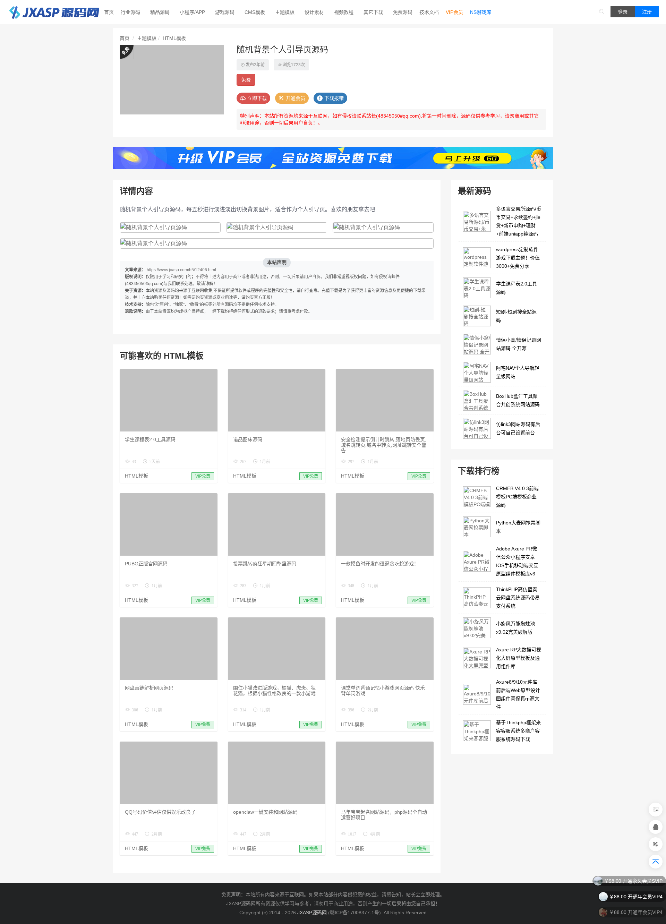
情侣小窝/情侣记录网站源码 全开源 (518, 344)
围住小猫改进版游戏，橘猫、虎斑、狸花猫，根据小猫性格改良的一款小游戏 (274, 690)
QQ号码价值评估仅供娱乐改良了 (160, 812)
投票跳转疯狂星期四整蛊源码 (264, 563)
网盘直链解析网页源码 (149, 688)
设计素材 (314, 12)
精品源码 (160, 12)
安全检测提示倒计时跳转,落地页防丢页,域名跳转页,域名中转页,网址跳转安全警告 (383, 445)
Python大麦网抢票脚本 (518, 527)
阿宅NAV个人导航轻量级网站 (517, 372)
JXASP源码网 (312, 912)
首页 (109, 12)
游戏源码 (224, 12)
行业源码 (130, 12)
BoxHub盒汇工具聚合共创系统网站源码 (518, 400)
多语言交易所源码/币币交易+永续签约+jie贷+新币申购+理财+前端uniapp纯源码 (518, 221)
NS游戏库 (480, 12)
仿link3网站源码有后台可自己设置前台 (518, 428)
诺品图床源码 (247, 439)
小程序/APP (192, 12)
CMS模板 (255, 12)
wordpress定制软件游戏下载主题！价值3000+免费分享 (518, 258)
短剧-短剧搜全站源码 (516, 316)
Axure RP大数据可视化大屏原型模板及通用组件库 (518, 658)
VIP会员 (454, 12)
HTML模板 (174, 38)
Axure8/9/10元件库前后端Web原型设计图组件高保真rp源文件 (518, 694)
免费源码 (402, 12)
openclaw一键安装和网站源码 (265, 812)
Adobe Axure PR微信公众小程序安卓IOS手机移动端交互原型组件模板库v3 (517, 561)
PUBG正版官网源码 (146, 563)
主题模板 (284, 12)
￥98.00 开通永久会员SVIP (633, 879)
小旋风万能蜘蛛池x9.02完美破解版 (515, 628)
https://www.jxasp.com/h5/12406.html (181, 269)
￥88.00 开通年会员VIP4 (636, 894)
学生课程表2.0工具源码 (150, 439)
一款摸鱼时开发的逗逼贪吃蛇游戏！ (380, 563)
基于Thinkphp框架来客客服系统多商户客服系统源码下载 (518, 731)
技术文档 (429, 12)
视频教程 (343, 12)
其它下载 (373, 12)
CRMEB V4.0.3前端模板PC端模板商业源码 (517, 497)
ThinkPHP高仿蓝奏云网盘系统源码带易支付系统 (518, 598)
